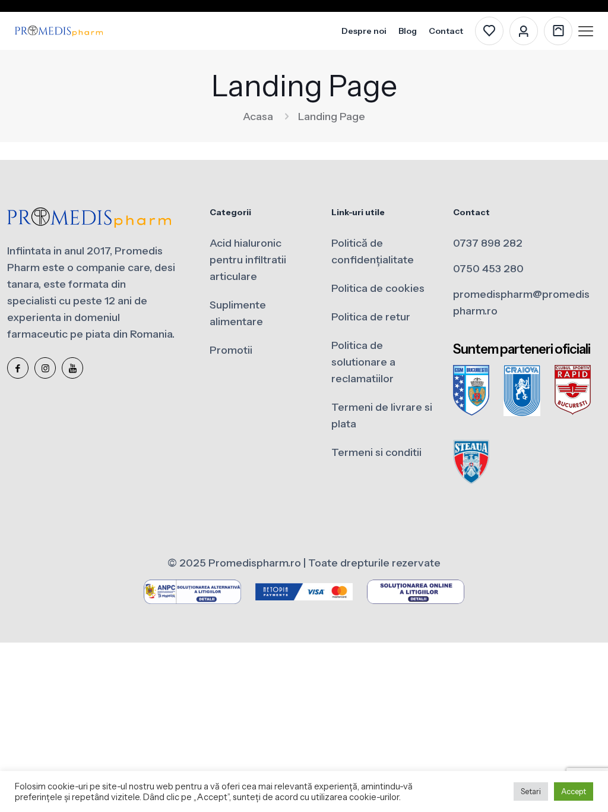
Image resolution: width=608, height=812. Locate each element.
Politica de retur (370, 316)
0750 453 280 (488, 268)
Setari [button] (531, 791)
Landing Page (331, 116)
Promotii (231, 350)
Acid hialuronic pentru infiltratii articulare (248, 260)
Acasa (258, 116)
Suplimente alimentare (238, 313)
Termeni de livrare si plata (381, 415)
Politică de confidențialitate (372, 251)
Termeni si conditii (376, 452)
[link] (471, 390)
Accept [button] (573, 791)
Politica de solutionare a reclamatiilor (363, 362)
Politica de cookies (378, 288)
